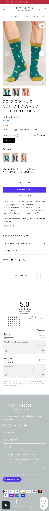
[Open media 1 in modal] (41, 26)
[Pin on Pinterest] (19, 260)
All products (14, 17)
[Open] (6, 505)
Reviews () (7, 120)
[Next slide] (41, 53)
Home (5, 17)
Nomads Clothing (15, 507)
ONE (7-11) (9, 140)
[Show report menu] (43, 350)
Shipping (16, 130)
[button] (4, 9)
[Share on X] (15, 260)
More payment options (24, 195)
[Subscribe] (43, 469)
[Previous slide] (7, 53)
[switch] (44, 506)
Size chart (41, 135)
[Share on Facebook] (12, 260)
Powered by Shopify (27, 507)
